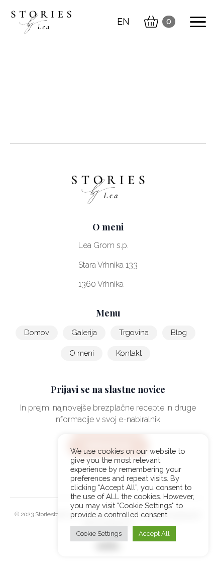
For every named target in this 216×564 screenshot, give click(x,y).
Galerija (84, 332)
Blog (179, 332)
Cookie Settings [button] (99, 533)
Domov (36, 332)
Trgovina (134, 332)
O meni (81, 353)
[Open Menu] (198, 22)
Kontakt (129, 353)
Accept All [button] (154, 533)
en (123, 21)
